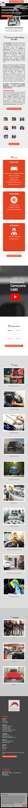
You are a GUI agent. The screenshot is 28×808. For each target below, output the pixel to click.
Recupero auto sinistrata (14, 175)
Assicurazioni (4, 721)
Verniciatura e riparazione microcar (14, 182)
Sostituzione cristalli (14, 177)
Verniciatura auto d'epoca (14, 184)
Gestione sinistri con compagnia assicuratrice (14, 173)
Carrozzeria (4, 747)
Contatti (3, 719)
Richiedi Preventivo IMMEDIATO (16, 1)
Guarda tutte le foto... (14, 144)
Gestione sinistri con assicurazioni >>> (14, 346)
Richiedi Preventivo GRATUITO (7, 15)
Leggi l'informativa (18, 805)
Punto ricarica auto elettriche (14, 236)
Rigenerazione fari (5, 734)
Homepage (4, 718)
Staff (3, 746)
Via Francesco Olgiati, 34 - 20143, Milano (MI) (12, 772)
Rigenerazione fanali (14, 205)
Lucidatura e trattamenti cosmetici (14, 209)
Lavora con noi (5, 722)
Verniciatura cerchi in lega (14, 207)
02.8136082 (5, 774)
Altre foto (4, 748)
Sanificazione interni (14, 239)
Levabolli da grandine (14, 180)
